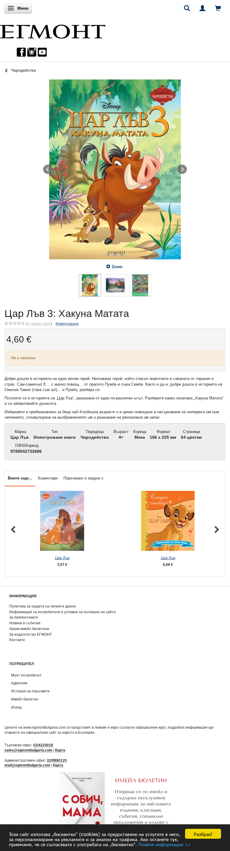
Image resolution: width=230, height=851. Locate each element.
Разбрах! (203, 834)
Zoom (117, 266)
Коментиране (67, 324)
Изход (16, 707)
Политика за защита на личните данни (42, 606)
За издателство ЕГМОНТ (30, 634)
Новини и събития (24, 623)
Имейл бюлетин (24, 699)
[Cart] (218, 8)
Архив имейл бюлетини (29, 629)
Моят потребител (26, 675)
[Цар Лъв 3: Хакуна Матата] (115, 169)
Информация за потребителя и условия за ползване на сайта (62, 612)
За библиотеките (23, 617)
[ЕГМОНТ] (52, 30)
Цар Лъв (62, 558)
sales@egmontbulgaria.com (28, 750)
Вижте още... (20, 478)
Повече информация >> (164, 844)
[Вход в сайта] (202, 8)
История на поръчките (30, 691)
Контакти (17, 640)
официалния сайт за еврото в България (60, 732)
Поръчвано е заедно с (83, 478)
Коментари (48, 478)
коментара (39, 324)
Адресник (19, 683)
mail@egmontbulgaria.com (27, 765)
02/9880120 (57, 760)
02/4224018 (43, 745)
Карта (60, 750)
